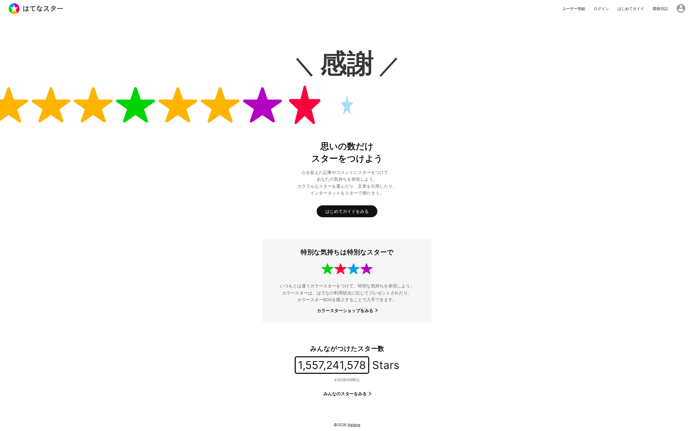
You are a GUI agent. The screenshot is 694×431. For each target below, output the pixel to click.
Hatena (354, 424)
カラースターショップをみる (345, 310)
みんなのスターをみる (345, 393)
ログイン (601, 9)
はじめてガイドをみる (347, 211)
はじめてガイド (631, 9)
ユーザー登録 (573, 9)
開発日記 (660, 9)
